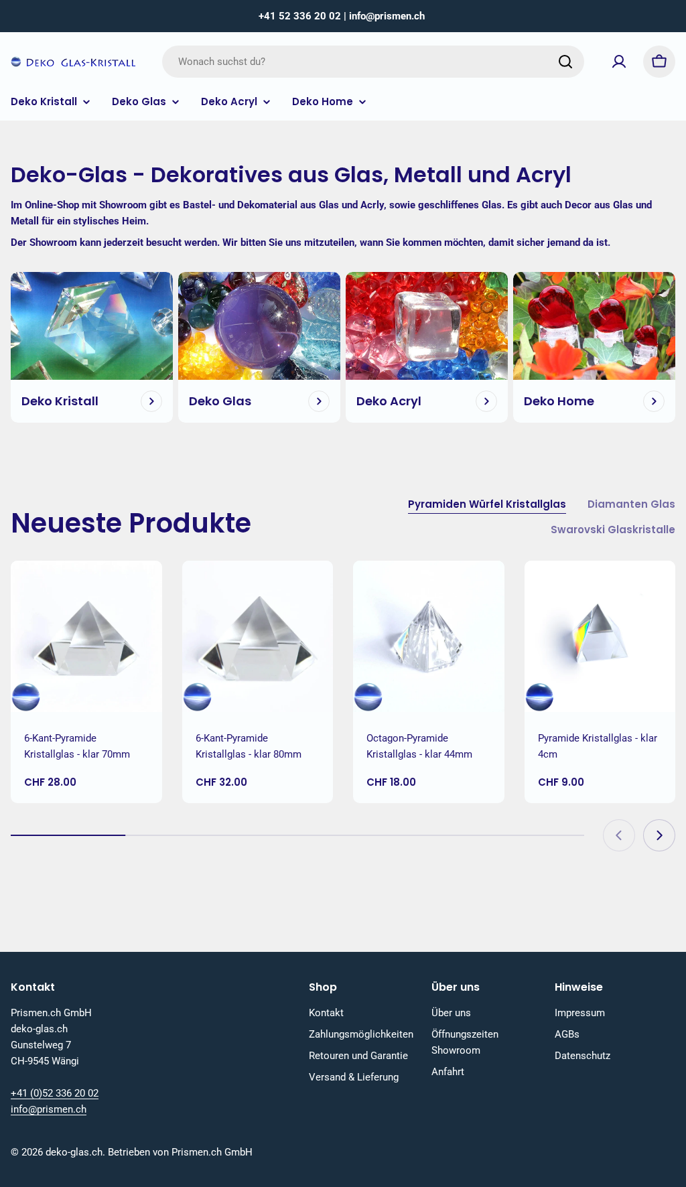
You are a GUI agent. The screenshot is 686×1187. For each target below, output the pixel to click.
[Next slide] (659, 835)
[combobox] (373, 62)
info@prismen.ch (48, 1109)
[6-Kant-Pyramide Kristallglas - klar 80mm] (258, 636)
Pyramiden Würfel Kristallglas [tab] (487, 504)
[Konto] (619, 62)
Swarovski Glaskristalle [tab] (613, 529)
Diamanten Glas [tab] (631, 504)
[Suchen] (565, 62)
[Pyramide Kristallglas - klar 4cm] (600, 636)
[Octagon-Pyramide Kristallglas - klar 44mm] (428, 636)
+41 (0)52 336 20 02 (54, 1093)
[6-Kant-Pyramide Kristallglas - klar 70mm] (86, 636)
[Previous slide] (619, 835)
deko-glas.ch (74, 1152)
